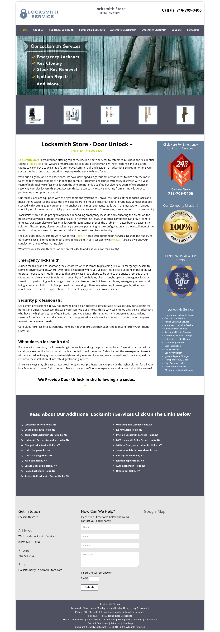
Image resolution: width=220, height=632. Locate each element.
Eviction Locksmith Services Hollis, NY (137, 434)
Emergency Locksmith (154, 29)
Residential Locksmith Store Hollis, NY (45, 434)
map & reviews (140, 608)
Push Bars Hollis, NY (35, 460)
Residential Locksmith (61, 29)
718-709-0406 (189, 10)
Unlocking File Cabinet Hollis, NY (134, 424)
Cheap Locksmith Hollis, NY (39, 429)
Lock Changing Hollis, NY (38, 455)
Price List (116, 623)
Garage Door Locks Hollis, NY (40, 465)
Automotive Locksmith (123, 29)
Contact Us (193, 29)
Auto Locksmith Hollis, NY (130, 465)
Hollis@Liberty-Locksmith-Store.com (40, 570)
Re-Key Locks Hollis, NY (129, 429)
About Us (38, 29)
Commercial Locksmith (92, 29)
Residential (78, 619)
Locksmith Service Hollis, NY (40, 424)
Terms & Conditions (97, 623)
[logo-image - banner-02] (110, 65)
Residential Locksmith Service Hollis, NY (46, 476)
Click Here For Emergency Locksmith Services (180, 146)
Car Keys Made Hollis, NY (130, 455)
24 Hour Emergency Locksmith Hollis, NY (139, 445)
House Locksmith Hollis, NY (39, 470)
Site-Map (128, 623)
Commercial (93, 619)
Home (24, 29)
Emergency (124, 619)
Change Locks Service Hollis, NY (42, 445)
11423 (86, 385)
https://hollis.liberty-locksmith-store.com (122, 612)
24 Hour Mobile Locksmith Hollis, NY (136, 450)
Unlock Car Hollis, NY (128, 470)
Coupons (177, 29)
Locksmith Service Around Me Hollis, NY (46, 440)
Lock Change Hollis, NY (37, 450)
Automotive (109, 619)
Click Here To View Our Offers (180, 258)
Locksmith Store (28, 160)
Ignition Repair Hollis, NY (130, 460)
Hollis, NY (77, 150)
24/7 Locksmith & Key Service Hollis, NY (138, 440)
